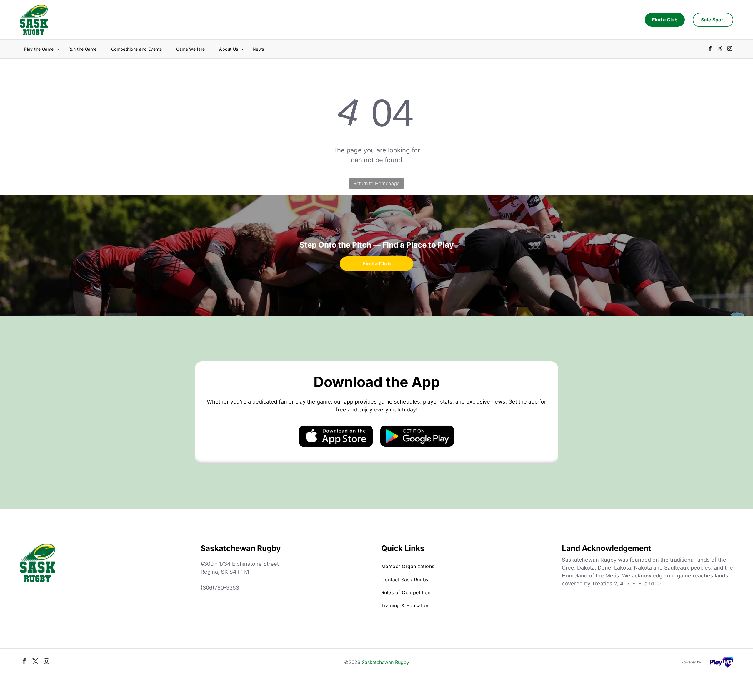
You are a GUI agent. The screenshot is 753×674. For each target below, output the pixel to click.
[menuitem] (42, 49)
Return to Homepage (376, 183)
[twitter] (720, 49)
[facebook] (710, 49)
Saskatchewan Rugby (385, 662)
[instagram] (729, 49)
